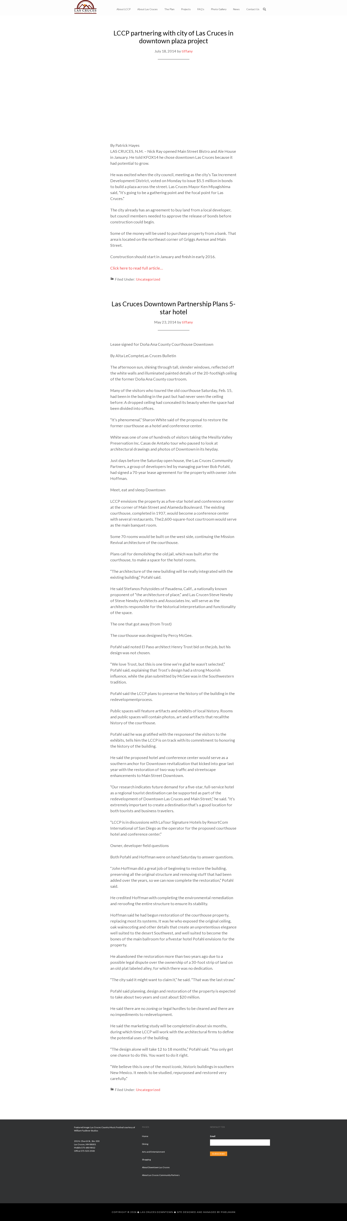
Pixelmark (228, 1212)
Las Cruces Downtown (85, 7)
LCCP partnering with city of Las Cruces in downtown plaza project (173, 37)
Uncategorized (148, 279)
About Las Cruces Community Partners (161, 1175)
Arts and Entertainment (153, 1151)
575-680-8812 (88, 1147)
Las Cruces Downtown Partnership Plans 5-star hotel (173, 308)
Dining (145, 1144)
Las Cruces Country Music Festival (107, 1127)
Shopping (146, 1159)
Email (212, 1136)
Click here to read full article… (136, 268)
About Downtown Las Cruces (156, 1167)
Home (145, 1136)
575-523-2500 (88, 1150)
